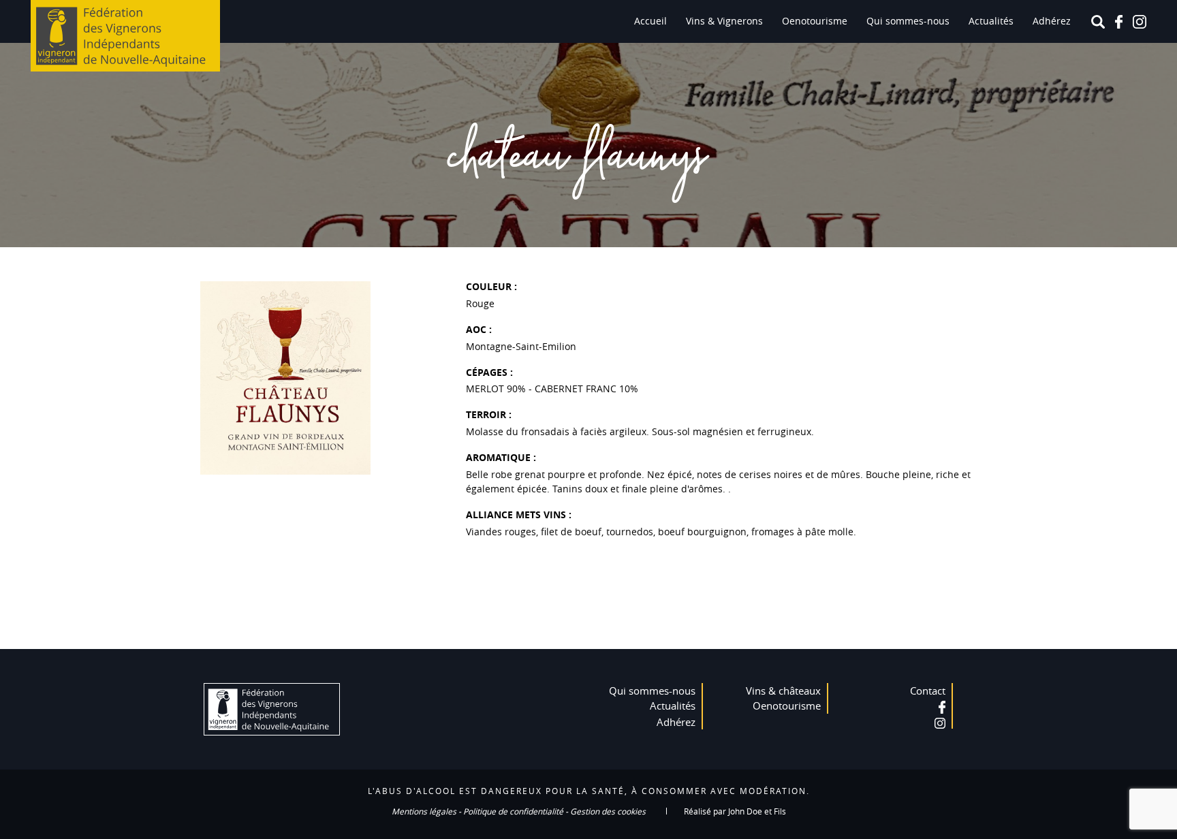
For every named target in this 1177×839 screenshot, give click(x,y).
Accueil (650, 20)
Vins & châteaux (783, 690)
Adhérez (1052, 20)
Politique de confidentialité (513, 811)
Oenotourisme (814, 20)
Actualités (991, 20)
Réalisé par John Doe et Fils (735, 811)
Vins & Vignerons (724, 20)
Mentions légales (424, 811)
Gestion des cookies (608, 811)
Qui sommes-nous (908, 20)
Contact (927, 690)
